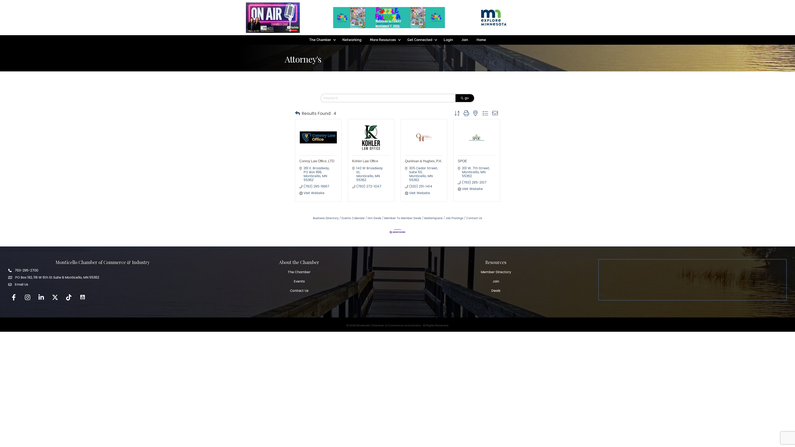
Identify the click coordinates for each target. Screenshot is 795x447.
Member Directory (496, 272)
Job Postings (454, 218)
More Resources (383, 40)
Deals (495, 290)
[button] (297, 113)
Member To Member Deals (402, 218)
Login (448, 40)
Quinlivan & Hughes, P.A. (423, 161)
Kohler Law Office (365, 161)
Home (481, 40)
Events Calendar (353, 218)
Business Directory (326, 218)
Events (299, 281)
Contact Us (474, 218)
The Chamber (320, 40)
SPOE (462, 161)
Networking (351, 40)
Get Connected (419, 40)
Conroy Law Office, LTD (316, 161)
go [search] (467, 98)
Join (464, 40)
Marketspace (433, 218)
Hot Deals (374, 218)
